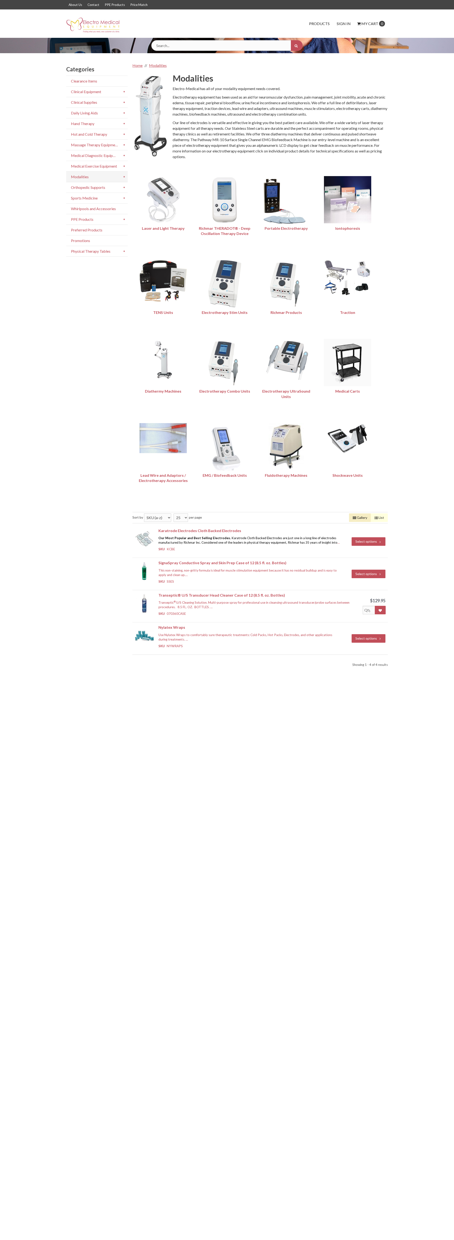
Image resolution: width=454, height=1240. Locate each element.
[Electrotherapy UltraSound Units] (286, 359)
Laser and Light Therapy (163, 228)
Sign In (344, 23)
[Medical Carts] (347, 362)
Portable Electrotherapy (286, 228)
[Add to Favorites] (380, 610)
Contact (93, 5)
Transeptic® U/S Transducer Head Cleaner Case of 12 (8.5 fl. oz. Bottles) (221, 595)
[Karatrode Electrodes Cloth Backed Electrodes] (144, 539)
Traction (347, 312)
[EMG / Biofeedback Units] (224, 446)
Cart (372, 23)
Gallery (361, 518)
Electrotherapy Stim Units (225, 312)
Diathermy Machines (163, 391)
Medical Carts (347, 391)
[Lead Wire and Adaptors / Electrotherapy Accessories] (163, 438)
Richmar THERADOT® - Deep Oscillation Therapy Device (224, 231)
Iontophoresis (347, 228)
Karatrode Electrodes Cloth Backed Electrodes (199, 530)
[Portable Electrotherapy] (286, 202)
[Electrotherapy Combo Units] (224, 362)
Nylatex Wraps (171, 627)
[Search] (297, 45)
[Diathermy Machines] (163, 359)
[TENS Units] (163, 281)
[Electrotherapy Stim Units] (224, 284)
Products (319, 23)
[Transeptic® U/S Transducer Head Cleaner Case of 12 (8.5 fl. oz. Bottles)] (144, 603)
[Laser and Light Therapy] (163, 199)
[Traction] (347, 278)
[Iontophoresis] (347, 199)
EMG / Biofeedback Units (225, 475)
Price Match (139, 5)
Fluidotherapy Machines (286, 475)
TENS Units (163, 312)
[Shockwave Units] (347, 439)
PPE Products (115, 5)
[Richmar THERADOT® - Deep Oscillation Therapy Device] (224, 199)
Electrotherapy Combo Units (224, 391)
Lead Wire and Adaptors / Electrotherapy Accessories (163, 478)
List (381, 518)
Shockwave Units (347, 475)
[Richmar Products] (286, 284)
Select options (366, 541)
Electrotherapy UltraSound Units (286, 394)
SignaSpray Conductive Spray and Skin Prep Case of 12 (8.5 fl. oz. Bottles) (222, 562)
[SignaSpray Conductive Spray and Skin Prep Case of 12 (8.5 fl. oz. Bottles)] (144, 571)
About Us (75, 5)
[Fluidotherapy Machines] (286, 446)
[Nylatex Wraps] (144, 635)
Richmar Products (286, 312)
